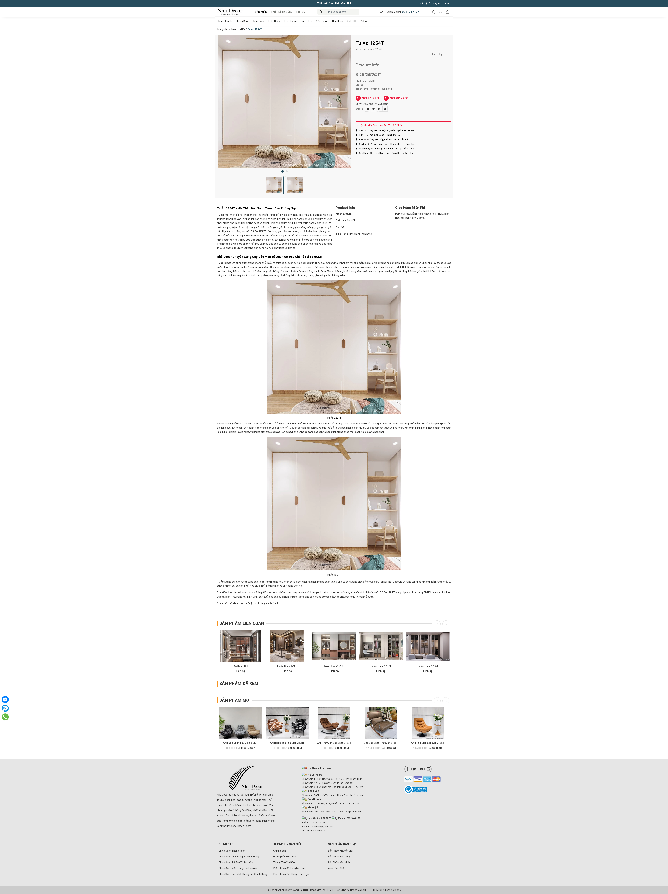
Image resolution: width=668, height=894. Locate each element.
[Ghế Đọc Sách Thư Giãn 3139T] (240, 723)
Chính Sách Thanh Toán (232, 850)
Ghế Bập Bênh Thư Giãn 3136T (381, 742)
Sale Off (351, 21)
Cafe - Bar (306, 21)
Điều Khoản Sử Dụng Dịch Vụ (289, 868)
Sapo (398, 890)
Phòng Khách (224, 21)
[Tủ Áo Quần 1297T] (381, 646)
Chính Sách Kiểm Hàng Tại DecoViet (238, 868)
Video (363, 21)
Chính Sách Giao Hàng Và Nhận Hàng (239, 856)
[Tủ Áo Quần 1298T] (334, 646)
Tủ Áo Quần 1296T (427, 666)
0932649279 (399, 98)
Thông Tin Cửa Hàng (284, 862)
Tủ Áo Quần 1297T (380, 666)
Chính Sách (279, 850)
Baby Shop (274, 21)
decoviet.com (318, 830)
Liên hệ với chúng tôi (430, 3)
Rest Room (290, 21)
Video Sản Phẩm (337, 868)
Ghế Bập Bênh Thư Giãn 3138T (287, 742)
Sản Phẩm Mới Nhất (339, 862)
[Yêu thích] (440, 11)
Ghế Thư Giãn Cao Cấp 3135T (427, 742)
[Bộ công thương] (427, 789)
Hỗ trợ (448, 3)
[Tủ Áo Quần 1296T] (427, 646)
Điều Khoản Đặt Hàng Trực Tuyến (291, 874)
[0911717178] (5, 716)
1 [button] (282, 171)
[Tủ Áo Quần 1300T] (240, 646)
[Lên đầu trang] (660, 868)
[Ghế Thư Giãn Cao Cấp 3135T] (427, 723)
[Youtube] (422, 769)
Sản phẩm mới (234, 700)
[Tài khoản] (433, 11)
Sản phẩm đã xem (238, 683)
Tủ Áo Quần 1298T (334, 666)
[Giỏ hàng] (447, 11)
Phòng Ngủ (258, 21)
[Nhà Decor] (246, 778)
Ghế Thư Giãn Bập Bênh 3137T (334, 742)
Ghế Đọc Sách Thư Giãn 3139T (240, 742)
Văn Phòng (322, 21)
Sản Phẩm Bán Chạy (339, 856)
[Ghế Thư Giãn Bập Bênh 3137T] (334, 723)
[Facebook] (407, 769)
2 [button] (287, 171)
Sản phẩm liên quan (241, 623)
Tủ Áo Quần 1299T (287, 666)
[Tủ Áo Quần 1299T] (287, 646)
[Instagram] (429, 769)
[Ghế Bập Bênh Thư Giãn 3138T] (287, 723)
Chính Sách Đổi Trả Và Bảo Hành (236, 862)
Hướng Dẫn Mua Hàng (285, 856)
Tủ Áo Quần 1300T (240, 666)
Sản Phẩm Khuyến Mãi (340, 850)
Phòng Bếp (242, 21)
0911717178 (410, 12)
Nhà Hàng (337, 21)
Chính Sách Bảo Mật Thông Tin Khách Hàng (243, 874)
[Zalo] (5, 708)
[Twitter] (414, 769)
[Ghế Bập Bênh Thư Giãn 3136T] (381, 723)
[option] (284, 101)
